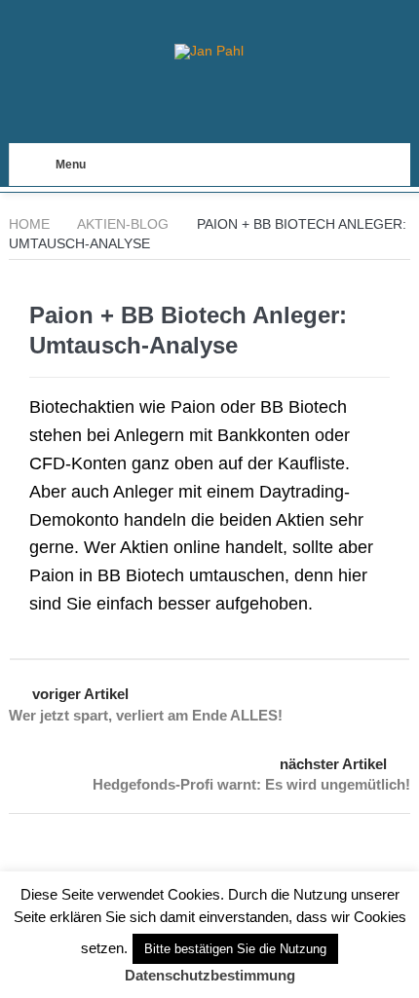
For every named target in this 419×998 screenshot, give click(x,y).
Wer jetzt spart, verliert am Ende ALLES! (146, 715)
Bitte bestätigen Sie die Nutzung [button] (235, 949)
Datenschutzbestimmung (210, 975)
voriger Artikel (80, 693)
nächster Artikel (333, 764)
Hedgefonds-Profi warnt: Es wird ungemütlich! (251, 784)
